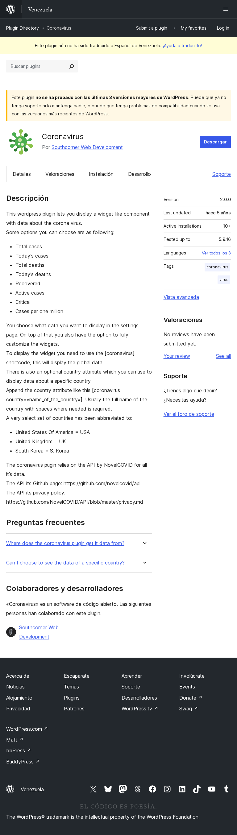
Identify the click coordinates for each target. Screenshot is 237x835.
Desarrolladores (139, 698)
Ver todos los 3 (216, 252)
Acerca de (17, 676)
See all (223, 356)
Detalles (22, 174)
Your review (177, 356)
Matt (14, 740)
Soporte (221, 174)
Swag (188, 708)
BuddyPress (23, 762)
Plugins (72, 698)
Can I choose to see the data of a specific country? (65, 563)
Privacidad (18, 708)
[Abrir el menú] (227, 9)
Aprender (132, 676)
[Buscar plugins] (71, 66)
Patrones (74, 708)
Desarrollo (139, 174)
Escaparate (76, 676)
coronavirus (217, 267)
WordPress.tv (140, 708)
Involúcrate (192, 676)
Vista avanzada (181, 297)
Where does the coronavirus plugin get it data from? (65, 543)
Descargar (215, 141)
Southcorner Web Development (87, 147)
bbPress (18, 750)
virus (223, 279)
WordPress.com (27, 729)
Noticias (15, 687)
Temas (71, 687)
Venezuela (32, 789)
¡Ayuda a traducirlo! (182, 45)
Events (187, 687)
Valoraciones (59, 174)
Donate (190, 698)
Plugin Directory (22, 28)
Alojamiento (19, 698)
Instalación (101, 174)
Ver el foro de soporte (189, 414)
